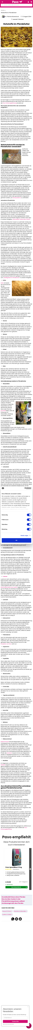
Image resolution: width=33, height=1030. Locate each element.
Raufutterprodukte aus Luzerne (9, 587)
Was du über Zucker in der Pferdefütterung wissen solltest (13, 900)
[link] (31, 2)
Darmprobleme (17, 197)
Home (3, 10)
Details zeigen (24, 535)
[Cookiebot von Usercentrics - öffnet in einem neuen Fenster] (24, 488)
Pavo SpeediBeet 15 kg (13, 867)
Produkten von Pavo (6, 644)
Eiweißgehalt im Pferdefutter (11, 277)
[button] (28, 2)
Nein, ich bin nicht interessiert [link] (8, 1024)
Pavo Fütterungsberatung (10, 103)
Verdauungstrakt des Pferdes (12, 903)
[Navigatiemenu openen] (2, 1)
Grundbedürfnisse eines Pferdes (13, 897)
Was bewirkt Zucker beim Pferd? (21, 219)
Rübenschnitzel (5, 741)
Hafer (2, 283)
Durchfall (3, 410)
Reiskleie (3, 765)
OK (16, 540)
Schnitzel (9, 753)
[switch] (29, 519)
